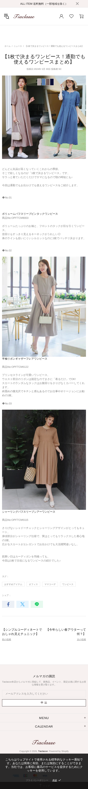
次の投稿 (81, 639)
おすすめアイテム (13, 584)
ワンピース (67, 584)
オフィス (33, 584)
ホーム (8, 46)
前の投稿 (6, 639)
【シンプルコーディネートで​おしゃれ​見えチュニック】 (22, 632)
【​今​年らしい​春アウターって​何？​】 (66, 632)
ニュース (18, 46)
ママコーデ (50, 584)
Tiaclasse (24, 16)
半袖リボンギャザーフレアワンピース (24, 358)
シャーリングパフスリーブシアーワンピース (28, 511)
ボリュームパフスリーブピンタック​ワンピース (30, 213)
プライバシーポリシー (37, 780)
